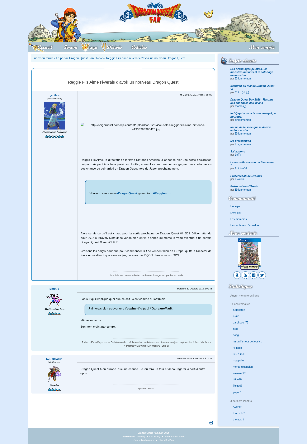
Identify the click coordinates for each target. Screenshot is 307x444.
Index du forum (43, 58)
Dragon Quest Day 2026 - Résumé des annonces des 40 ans (251, 101)
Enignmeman (243, 78)
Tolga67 (237, 385)
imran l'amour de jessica (247, 341)
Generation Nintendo (143, 440)
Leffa (238, 154)
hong (236, 335)
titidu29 (237, 379)
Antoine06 (241, 168)
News (100, 58)
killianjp (237, 347)
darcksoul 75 (240, 322)
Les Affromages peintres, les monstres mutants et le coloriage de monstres (251, 72)
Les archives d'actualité (244, 225)
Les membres (238, 219)
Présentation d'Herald (244, 186)
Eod (235, 328)
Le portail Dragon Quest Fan (75, 58)
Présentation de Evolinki (246, 175)
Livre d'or (235, 212)
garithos (55, 95)
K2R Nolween (54, 358)
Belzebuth (239, 309)
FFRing (141, 436)
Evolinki (240, 179)
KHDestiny (154, 436)
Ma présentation (240, 140)
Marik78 (54, 288)
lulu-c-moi (239, 354)
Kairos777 (239, 413)
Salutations (237, 151)
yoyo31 (237, 392)
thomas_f (240, 106)
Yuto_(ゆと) (242, 92)
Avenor (237, 406)
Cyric (236, 316)
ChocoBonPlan (166, 440)
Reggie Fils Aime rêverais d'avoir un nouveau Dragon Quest (145, 58)
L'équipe (235, 206)
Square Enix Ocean (174, 436)
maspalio (238, 360)
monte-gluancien (243, 366)
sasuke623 (239, 373)
